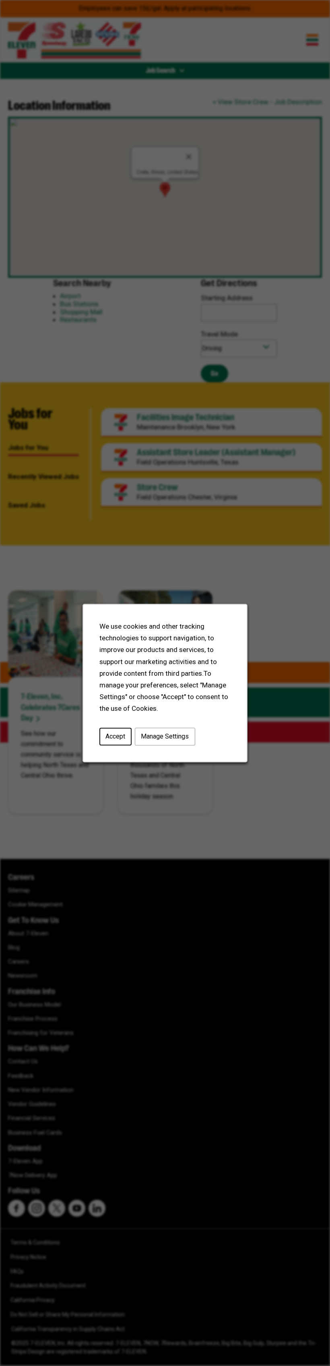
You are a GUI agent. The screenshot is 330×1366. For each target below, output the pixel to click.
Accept (115, 736)
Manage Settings (165, 736)
